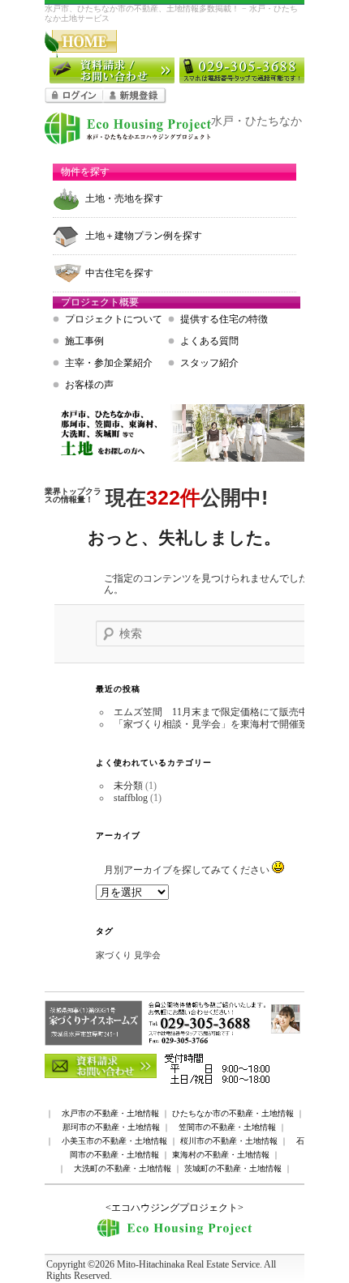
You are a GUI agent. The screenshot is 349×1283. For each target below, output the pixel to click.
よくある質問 (209, 341)
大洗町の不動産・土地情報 (122, 1168)
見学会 (147, 955)
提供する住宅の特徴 (224, 319)
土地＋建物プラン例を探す (143, 235)
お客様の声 (89, 384)
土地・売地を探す (124, 198)
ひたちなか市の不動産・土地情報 (233, 1113)
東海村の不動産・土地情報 (220, 1154)
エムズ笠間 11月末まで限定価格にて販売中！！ (221, 712)
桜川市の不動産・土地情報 (229, 1140)
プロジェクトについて (113, 319)
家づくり (113, 955)
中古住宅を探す (119, 273)
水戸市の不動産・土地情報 (110, 1113)
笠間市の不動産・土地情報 (227, 1127)
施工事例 (84, 341)
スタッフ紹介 (209, 363)
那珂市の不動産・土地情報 (111, 1127)
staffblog (131, 797)
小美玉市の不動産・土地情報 (114, 1140)
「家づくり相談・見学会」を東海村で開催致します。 (230, 724)
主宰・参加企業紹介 (109, 363)
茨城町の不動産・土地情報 (233, 1168)
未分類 (128, 785)
